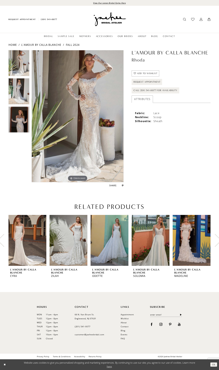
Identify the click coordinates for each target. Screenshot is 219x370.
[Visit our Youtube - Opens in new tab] (179, 324)
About (124, 322)
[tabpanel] (18, 64)
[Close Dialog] (5, 364)
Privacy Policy (43, 356)
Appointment (127, 314)
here (109, 366)
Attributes (142, 99)
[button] (201, 19)
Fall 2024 (73, 45)
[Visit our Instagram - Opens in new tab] (161, 324)
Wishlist (125, 318)
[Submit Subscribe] (180, 315)
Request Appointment (147, 81)
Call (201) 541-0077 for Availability (155, 90)
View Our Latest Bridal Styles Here (109, 3)
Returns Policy (95, 356)
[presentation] (27, 240)
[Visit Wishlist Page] (193, 19)
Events (124, 334)
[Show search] (185, 19)
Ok (213, 364)
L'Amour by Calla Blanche (41, 45)
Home (12, 45)
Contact (125, 326)
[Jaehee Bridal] (109, 19)
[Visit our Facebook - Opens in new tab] (151, 324)
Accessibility (79, 356)
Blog (123, 330)
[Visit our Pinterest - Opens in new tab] (170, 324)
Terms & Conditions (62, 356)
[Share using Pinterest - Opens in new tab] (123, 185)
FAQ (123, 338)
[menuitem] (22, 19)
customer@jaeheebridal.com (89, 334)
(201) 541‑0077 (82, 326)
